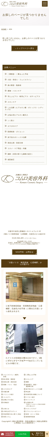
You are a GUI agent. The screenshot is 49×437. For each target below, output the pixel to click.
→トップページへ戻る (24, 48)
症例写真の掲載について (34, 394)
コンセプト (7, 397)
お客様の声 (35, 404)
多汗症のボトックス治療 (17, 137)
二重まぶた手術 (31, 375)
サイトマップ (30, 400)
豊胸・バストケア (14, 91)
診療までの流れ (8, 400)
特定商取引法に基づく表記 (12, 414)
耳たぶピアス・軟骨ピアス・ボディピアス (24, 96)
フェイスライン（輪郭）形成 (11, 375)
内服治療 (6, 392)
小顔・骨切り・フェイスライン (20, 80)
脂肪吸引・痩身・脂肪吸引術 (32, 385)
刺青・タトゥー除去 (32, 414)
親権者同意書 (30, 417)
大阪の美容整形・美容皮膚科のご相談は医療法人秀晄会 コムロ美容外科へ (29, 422)
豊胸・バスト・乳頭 (10, 384)
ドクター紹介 (30, 397)
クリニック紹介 (8, 394)
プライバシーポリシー (33, 411)
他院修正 (11, 159)
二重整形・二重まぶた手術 (18, 74)
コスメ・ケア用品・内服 (17, 148)
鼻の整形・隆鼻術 (14, 85)
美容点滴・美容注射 (15, 143)
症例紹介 (6, 402)
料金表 (28, 392)
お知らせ (6, 408)
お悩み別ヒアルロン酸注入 (18, 115)
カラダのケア (13, 126)
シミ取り (11, 120)
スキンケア (12, 102)
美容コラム (7, 417)
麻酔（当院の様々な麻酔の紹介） (20, 154)
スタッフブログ (31, 408)
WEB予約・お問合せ (24, 252)
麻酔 (27, 382)
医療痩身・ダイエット (16, 132)
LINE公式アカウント (10, 411)
